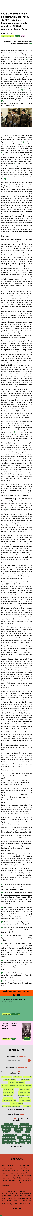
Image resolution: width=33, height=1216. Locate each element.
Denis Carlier (27, 1106)
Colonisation (18, 1129)
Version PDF (29, 46)
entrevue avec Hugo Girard (12, 965)
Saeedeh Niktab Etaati (9, 1101)
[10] (8, 510)
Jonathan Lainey (6, 1038)
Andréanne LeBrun (23, 1095)
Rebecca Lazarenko (9, 1080)
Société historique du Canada (11, 1106)
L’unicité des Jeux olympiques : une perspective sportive (13, 1000)
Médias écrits (24, 1124)
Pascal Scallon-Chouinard (16, 1082)
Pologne (17, 1132)
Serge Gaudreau (6, 1014)
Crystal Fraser (8, 1095)
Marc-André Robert (8, 36)
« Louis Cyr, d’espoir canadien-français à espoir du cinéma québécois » (16, 895)
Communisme (20, 1143)
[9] (14, 432)
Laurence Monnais (25, 1101)
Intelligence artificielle (9, 1140)
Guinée (28, 1138)
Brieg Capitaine (8, 1089)
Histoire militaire (7, 1143)
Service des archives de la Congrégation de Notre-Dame (16, 1086)
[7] (14, 164)
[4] (2, 101)
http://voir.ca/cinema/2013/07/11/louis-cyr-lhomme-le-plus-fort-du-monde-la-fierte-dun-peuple (15, 797)
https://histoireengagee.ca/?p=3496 (13, 865)
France (28, 1129)
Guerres (20, 1138)
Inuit (29, 1143)
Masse (27, 1132)
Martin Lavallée (8, 1098)
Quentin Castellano (12, 1203)
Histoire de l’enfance (25, 1126)
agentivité (26, 1135)
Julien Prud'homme (24, 1092)
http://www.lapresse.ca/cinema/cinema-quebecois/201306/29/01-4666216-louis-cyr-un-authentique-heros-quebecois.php (16, 811)
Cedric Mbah (27, 1077)
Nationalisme (6, 1129)
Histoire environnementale (9, 1126)
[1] (2, 885)
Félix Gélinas (17, 1077)
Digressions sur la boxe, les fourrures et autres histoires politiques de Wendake (9, 1026)
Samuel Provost (6, 1077)
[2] (27, 59)
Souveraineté (8, 1124)
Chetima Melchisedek (16, 1103)
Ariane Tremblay (24, 1089)
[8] (5, 179)
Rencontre (7, 1132)
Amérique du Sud (25, 1140)
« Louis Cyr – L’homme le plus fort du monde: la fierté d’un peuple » (16, 909)
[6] (2, 153)
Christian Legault (24, 1098)
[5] (24, 142)
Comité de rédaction (10, 1135)
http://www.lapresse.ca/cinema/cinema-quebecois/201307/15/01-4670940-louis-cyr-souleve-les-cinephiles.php (15, 782)
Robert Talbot (25, 1080)
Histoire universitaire (8, 1138)
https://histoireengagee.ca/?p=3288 (19, 832)
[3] (22, 90)
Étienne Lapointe (8, 1092)
